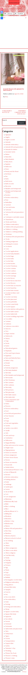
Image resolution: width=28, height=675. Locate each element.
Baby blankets (9, 159)
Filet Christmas (10, 380)
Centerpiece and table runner (14, 217)
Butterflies (8, 202)
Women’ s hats (10, 658)
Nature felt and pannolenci (13, 528)
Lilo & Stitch (9, 492)
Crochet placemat (11, 299)
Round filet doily (10, 587)
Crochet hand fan (10, 288)
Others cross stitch (11, 550)
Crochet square (10, 307)
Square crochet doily (12, 611)
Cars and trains (10, 207)
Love (6, 494)
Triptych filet (9, 643)
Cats (6, 214)
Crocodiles (8, 319)
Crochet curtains (10, 268)
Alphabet (8, 135)
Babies (7, 154)
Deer (6, 331)
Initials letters (9, 467)
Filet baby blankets (11, 370)
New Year (8, 531)
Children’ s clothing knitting (14, 232)
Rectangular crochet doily (13, 580)
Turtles (7, 646)
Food (6, 411)
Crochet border (10, 263)
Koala (7, 482)
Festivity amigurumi (11, 368)
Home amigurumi (11, 455)
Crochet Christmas (11, 266)
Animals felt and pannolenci (14, 147)
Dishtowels (8, 336)
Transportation (10, 641)
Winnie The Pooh (10, 653)
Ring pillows (9, 585)
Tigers (7, 636)
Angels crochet (10, 139)
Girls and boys (9, 435)
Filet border (9, 377)
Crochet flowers (10, 283)
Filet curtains (9, 382)
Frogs (7, 421)
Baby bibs (8, 157)
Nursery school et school (13, 538)
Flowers (7, 406)
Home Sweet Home (11, 457)
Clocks (7, 239)
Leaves (7, 489)
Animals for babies (11, 149)
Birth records (9, 184)
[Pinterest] (1, 9)
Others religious (10, 553)
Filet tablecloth (10, 397)
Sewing (7, 604)
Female (7, 363)
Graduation (8, 438)
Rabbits (7, 577)
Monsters (8, 518)
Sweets (7, 621)
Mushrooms (9, 523)
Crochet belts (9, 258)
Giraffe (7, 430)
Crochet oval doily (11, 297)
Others (7, 545)
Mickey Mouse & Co (11, 511)
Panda (7, 558)
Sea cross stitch (10, 597)
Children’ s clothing (11, 229)
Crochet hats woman (12, 290)
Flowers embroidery (11, 408)
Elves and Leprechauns (12, 353)
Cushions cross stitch (12, 326)
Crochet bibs (9, 261)
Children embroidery (12, 224)
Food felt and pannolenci (13, 413)
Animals (7, 142)
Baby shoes (8, 162)
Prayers (7, 575)
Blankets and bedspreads (13, 188)
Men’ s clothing (10, 506)
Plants (7, 570)
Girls (6, 433)
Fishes (7, 403)
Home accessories (11, 452)
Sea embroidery (10, 599)
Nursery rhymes (10, 536)
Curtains (8, 321)
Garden (7, 425)
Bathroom (8, 166)
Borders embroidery (11, 197)
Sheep (7, 609)
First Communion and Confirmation (12, 400)
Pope (7, 572)
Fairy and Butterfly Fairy (12, 358)
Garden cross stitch (11, 428)
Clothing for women (11, 244)
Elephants (8, 351)
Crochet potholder (11, 302)
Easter (7, 346)
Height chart (9, 448)
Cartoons (8, 210)
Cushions (8, 324)
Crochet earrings (10, 276)
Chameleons (9, 219)
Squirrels (8, 616)
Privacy (24, 671)
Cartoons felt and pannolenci (14, 212)
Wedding (8, 651)
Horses (7, 460)
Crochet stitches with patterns (14, 309)
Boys (6, 200)
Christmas (8, 234)
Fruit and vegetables (11, 423)
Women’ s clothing (11, 655)
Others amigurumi (11, 548)
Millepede (8, 514)
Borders (7, 195)
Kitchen (7, 474)
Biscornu (8, 186)
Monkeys (8, 516)
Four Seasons (9, 416)
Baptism (7, 164)
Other (7, 543)
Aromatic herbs (10, 152)
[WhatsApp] (1, 15)
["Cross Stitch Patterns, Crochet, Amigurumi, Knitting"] (14, 2)
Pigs (6, 567)
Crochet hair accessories (13, 285)
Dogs (7, 341)
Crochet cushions (10, 273)
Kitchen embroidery (11, 477)
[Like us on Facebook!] (19, 14)
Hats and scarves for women (14, 445)
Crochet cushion (10, 271)
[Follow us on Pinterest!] (9, 14)
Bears (7, 169)
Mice (7, 509)
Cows (7, 249)
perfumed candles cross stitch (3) (20, 112)
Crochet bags (9, 256)
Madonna (8, 499)
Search (4, 120)
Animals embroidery (11, 144)
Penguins (8, 563)
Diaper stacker (10, 333)
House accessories (11, 462)
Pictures (7, 565)
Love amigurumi (10, 496)
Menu (3, 17)
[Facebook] (1, 12)
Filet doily (8, 387)
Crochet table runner (12, 311)
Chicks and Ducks (11, 222)
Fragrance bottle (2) (7, 111)
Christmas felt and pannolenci (14, 236)
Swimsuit (8, 624)
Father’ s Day (9, 360)
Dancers (8, 329)
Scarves (7, 592)
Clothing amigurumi (11, 241)
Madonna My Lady (11, 501)
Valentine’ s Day (10, 648)
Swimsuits (8, 626)
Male (7, 504)
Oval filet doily (9, 555)
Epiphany (8, 355)
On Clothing (9, 540)
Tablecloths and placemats (13, 629)
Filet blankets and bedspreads (14, 375)
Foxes (7, 418)
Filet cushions (9, 385)
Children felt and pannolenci (14, 227)
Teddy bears (9, 633)
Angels (7, 137)
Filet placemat (9, 392)
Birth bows (8, 181)
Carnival (8, 205)
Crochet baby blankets (12, 254)
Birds (7, 179)
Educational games (11, 348)
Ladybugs (8, 484)
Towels (7, 638)
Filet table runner (10, 395)
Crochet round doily (11, 304)
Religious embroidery (12, 582)
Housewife (8, 465)
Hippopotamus (10, 450)
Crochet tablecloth (11, 314)
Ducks (7, 343)
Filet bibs (8, 373)
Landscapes (9, 487)
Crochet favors (10, 278)
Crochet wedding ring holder (14, 316)
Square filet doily (10, 614)
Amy (6, 96)
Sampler (8, 589)
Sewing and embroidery (13, 607)
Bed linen (8, 174)
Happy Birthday (10, 443)
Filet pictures (9, 390)
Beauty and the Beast (11, 171)
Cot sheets (8, 246)
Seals (7, 602)
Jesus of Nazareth (10, 472)
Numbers (8, 533)
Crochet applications (11, 251)
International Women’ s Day (14, 470)
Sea (6, 594)
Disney (7, 338)
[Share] (1, 18)
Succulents (8, 619)
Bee (6, 176)
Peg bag (7, 560)
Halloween (8, 440)
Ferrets (7, 365)
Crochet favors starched (13, 280)
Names (7, 526)
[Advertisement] (14, 34)
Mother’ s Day (9, 521)
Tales (6, 631)
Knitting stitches (10, 479)
